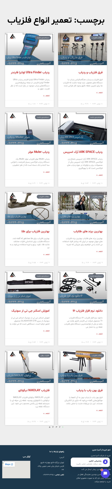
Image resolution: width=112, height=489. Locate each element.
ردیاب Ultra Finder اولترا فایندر (30, 72)
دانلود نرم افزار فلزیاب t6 (88, 311)
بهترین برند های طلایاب (88, 231)
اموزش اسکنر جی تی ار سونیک (30, 311)
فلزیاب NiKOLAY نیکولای (33, 390)
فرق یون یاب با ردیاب (89, 390)
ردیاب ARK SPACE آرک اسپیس (83, 152)
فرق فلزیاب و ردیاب (91, 72)
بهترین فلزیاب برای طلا (35, 231)
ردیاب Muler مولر (38, 152)
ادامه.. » (100, 93)
